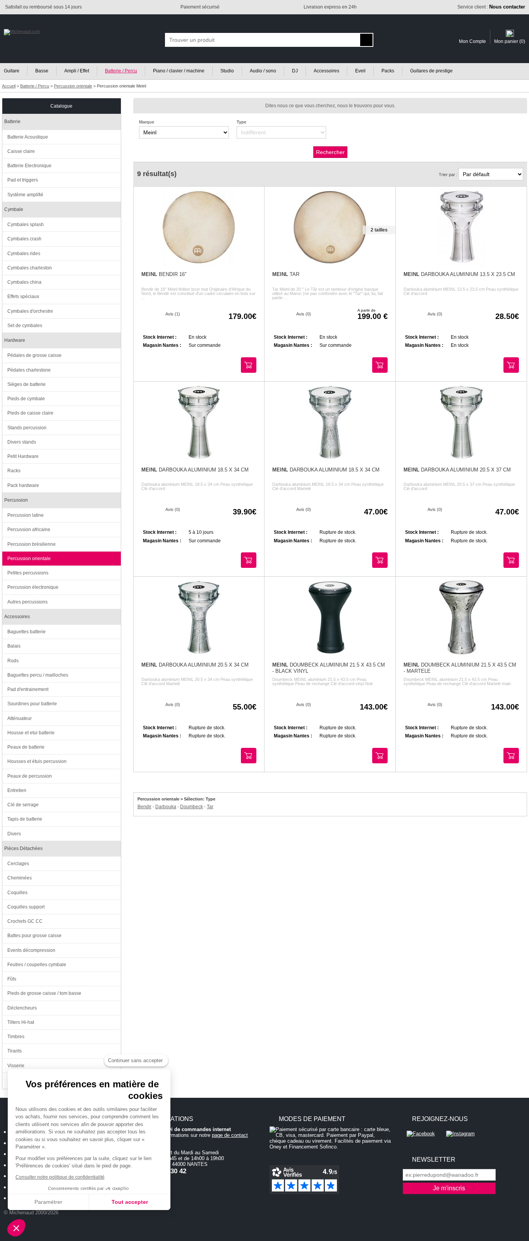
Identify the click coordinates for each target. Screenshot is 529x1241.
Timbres (15, 1036)
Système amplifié (25, 194)
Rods (13, 660)
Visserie (15, 1065)
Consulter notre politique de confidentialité (60, 1177)
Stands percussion (26, 427)
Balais (14, 646)
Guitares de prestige (431, 71)
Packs (387, 71)
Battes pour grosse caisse (34, 935)
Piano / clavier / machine (178, 71)
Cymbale (13, 209)
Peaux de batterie (26, 747)
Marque (146, 122)
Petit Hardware (23, 456)
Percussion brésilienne (31, 544)
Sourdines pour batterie (32, 703)
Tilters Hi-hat (20, 1022)
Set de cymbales (24, 325)
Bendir (144, 806)
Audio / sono (263, 71)
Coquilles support (26, 907)
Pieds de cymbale (26, 398)
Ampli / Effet (76, 71)
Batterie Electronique (29, 165)
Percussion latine (25, 515)
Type (241, 122)
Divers (14, 833)
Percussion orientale (29, 558)
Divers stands (21, 442)
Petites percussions (27, 573)
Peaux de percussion (29, 776)
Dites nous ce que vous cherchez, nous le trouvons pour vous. (330, 105)
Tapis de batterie (24, 819)
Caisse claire (21, 151)
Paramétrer (48, 1202)
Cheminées (19, 878)
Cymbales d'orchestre (30, 311)
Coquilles (17, 892)
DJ (295, 71)
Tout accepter (130, 1202)
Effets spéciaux (23, 296)
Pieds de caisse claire (30, 413)
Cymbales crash (24, 239)
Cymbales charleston (29, 268)
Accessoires (326, 71)
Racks (14, 470)
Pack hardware (23, 485)
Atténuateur (19, 718)
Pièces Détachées (23, 848)
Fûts (11, 979)
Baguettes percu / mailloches (37, 675)
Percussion (16, 500)
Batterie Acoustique (27, 137)
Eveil (360, 71)
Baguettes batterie (26, 631)
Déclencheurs (22, 1008)
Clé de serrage (23, 804)
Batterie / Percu (121, 71)
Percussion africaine (28, 529)
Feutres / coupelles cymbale (36, 964)
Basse (41, 71)
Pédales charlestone (29, 370)
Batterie (12, 121)
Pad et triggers (22, 180)
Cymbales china (24, 282)
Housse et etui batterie (31, 732)
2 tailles (379, 230)
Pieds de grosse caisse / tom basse (44, 993)
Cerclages (18, 863)
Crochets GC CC (25, 921)
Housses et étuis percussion (37, 761)
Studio (227, 71)
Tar (210, 806)
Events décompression (31, 950)
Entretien (16, 790)
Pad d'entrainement (27, 689)
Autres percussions (27, 602)
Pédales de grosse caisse (34, 355)
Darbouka (165, 806)
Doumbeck (191, 806)
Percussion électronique (32, 587)
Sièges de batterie (26, 384)
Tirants (14, 1051)
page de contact (230, 1135)
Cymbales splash (25, 224)
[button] (16, 1228)
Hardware (14, 340)
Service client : (491, 7)
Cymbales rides (23, 253)
